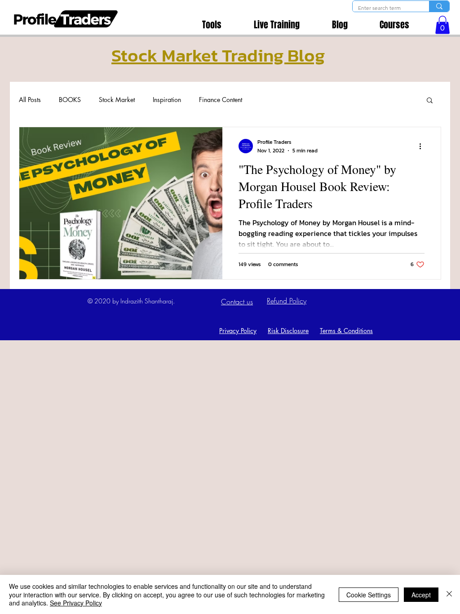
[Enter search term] (439, 6)
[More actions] (423, 146)
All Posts (30, 99)
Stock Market (117, 99)
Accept (421, 594)
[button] (442, 25)
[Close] (449, 594)
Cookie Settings (368, 594)
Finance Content (220, 99)
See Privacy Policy (76, 602)
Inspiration (167, 99)
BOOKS (70, 99)
